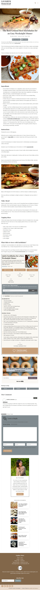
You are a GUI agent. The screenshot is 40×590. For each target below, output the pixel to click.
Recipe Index (17, 560)
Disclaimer (22, 560)
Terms (21, 557)
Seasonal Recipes (16, 562)
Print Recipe (25, 39)
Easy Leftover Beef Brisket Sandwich (22, 536)
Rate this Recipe (20, 269)
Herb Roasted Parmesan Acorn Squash (22, 528)
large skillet (10, 137)
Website (29, 444)
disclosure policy (17, 43)
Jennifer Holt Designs (33, 588)
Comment (5, 426)
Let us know (19, 351)
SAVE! (33, 290)
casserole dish (30, 146)
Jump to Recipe (17, 39)
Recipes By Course (24, 562)
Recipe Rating (6, 424)
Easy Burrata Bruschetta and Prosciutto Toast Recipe (22, 520)
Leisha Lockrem (14, 36)
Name (5, 444)
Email (16, 444)
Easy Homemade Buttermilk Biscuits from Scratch (22, 512)
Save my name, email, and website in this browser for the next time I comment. (20, 447)
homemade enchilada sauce (13, 118)
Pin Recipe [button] (33, 270)
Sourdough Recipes (16, 563)
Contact (18, 559)
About (18, 557)
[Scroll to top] (37, 588)
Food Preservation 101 (24, 563)
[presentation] (14, 505)
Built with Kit (20, 381)
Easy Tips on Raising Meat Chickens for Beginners (22, 505)
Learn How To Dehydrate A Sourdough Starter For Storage (22, 544)
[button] (2, 266)
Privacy (21, 559)
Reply (35, 398)
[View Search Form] (35, 3)
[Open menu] (38, 3)
